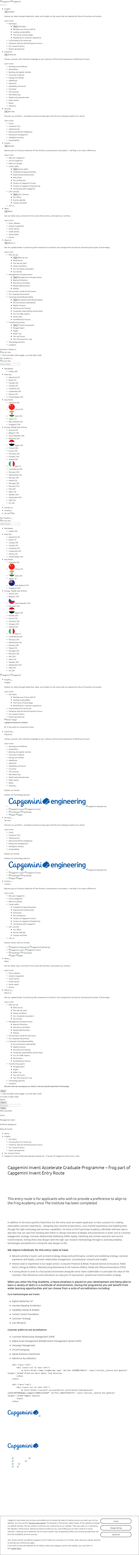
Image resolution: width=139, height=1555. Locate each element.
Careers (11, 146)
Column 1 (15, 1471)
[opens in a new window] (69, 1190)
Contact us (19, 1491)
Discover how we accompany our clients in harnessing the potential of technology (36, 1086)
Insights (11, 11)
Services (11, 111)
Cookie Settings (21, 1508)
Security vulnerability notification (22, 1432)
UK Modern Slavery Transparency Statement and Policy (30, 1434)
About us (11, 243)
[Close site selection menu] (11, 518)
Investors (15, 1420)
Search (3, 1091)
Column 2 (15, 1494)
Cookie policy (16, 1440)
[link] (10, 1)
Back (15, 26)
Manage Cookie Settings (37, 1523)
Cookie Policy (20, 1505)
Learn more (8, 20)
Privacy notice (20, 1511)
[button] (9, 513)
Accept (115, 1521)
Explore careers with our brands (17, 942)
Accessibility (16, 1426)
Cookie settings (17, 1437)
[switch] (1, 355)
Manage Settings (116, 1528)
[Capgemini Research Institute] (71, 719)
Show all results (6, 1129)
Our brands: (12, 1454)
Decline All (116, 1535)
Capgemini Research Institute (16, 722)
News (10, 211)
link (6, 12)
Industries (12, 54)
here (49, 1222)
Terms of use (16, 1423)
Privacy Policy (16, 1429)
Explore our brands (11, 790)
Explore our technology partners (17, 794)
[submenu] (11, 680)
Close (3, 1102)
